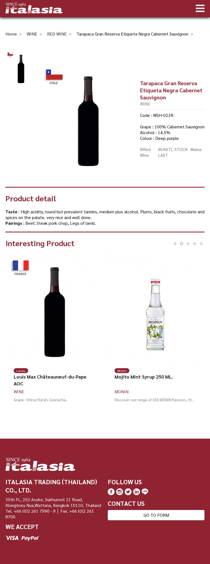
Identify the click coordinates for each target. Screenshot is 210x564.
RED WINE (57, 34)
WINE (32, 34)
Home (11, 34)
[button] (175, 243)
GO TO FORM (156, 515)
